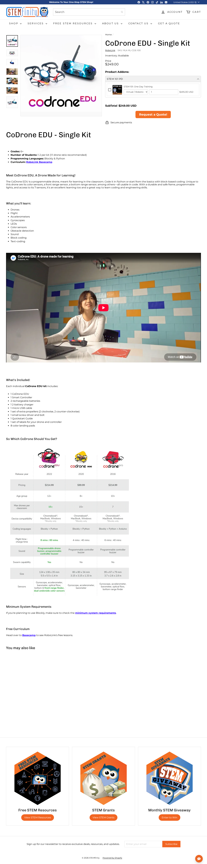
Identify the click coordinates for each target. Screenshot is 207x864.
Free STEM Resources (73, 23)
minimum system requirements (95, 612)
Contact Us (139, 23)
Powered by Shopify (112, 858)
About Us (111, 23)
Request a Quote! (153, 114)
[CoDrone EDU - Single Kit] (22, 678)
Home (108, 34)
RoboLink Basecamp (39, 162)
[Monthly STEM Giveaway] (169, 778)
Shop (14, 23)
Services (36, 23)
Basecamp (29, 635)
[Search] (122, 12)
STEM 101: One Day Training (138, 86)
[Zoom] (61, 75)
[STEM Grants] (103, 778)
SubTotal (111, 105)
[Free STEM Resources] (37, 778)
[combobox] (89, 12)
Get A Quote (169, 23)
